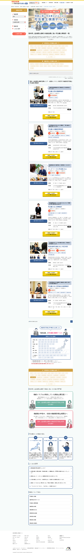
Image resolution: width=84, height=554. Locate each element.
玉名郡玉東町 (38, 52)
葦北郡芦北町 (50, 52)
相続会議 (49, 537)
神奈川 (43, 341)
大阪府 (51, 208)
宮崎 (53, 352)
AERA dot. (26, 540)
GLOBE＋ (37, 537)
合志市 (45, 373)
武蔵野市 (56, 288)
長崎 (45, 352)
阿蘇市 (39, 375)
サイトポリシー (23, 548)
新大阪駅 (62, 208)
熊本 (48, 352)
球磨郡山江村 (63, 54)
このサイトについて (16, 548)
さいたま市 (44, 357)
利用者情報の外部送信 (51, 548)
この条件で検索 (18, 33)
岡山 (42, 350)
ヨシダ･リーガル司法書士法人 (57, 169)
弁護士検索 (51, 2)
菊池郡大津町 (49, 375)
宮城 (51, 339)
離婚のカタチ (15, 543)
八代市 (35, 373)
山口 (45, 350)
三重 (48, 346)
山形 (54, 339)
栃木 (54, 341)
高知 (61, 350)
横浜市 (40, 355)
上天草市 (32, 375)
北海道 (40, 339)
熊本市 (57, 93)
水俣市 (63, 373)
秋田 (48, 339)
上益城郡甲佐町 (39, 50)
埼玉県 (51, 248)
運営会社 (14, 549)
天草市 (66, 373)
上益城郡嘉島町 (46, 50)
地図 (69, 109)
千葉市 (52, 357)
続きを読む (65, 102)
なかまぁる (38, 540)
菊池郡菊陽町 (44, 375)
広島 (39, 350)
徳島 (56, 350)
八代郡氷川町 (44, 52)
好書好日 (37, 538)
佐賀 (42, 352)
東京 (39, 341)
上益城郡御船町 (55, 375)
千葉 (48, 341)
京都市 (61, 355)
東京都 (51, 288)
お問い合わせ (24, 549)
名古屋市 (56, 131)
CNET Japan (26, 535)
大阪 (39, 348)
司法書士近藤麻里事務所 (55, 129)
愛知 (39, 346)
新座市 (57, 248)
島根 (50, 350)
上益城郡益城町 (62, 375)
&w (15, 537)
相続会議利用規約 (30, 548)
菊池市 (52, 373)
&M (13, 537)
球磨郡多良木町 (45, 54)
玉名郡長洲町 (58, 50)
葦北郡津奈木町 (56, 52)
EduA (14, 538)
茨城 (51, 341)
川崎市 (48, 357)
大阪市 (57, 208)
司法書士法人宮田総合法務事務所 (58, 286)
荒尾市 (42, 373)
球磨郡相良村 (51, 54)
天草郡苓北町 (62, 52)
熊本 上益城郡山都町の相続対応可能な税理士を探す (50, 422)
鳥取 (48, 350)
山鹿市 (49, 373)
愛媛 (58, 350)
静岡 (42, 346)
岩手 (46, 339)
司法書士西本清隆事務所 (55, 91)
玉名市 (38, 373)
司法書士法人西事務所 (55, 207)
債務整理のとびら (27, 543)
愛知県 (51, 131)
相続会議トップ (44, 2)
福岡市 (54, 355)
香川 (53, 350)
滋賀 (50, 348)
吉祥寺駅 (62, 288)
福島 (56, 339)
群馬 (56, 341)
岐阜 (45, 346)
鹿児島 (56, 352)
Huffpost (25, 538)
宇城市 (59, 373)
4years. (49, 535)
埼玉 (46, 341)
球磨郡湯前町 (57, 54)
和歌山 (54, 348)
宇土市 (56, 373)
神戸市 (58, 355)
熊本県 (51, 93)
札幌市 (51, 355)
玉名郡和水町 (64, 50)
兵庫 (42, 348)
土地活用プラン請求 (69, 2)
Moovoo (14, 540)
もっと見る (50, 56)
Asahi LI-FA (50, 540)
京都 (45, 348)
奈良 (48, 348)
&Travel (18, 537)
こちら (54, 362)
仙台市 (40, 357)
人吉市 (36, 375)
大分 (50, 352)
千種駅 (63, 131)
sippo (37, 535)
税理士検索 (56, 2)
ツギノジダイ (50, 538)
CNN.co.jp (26, 537)
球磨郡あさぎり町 (33, 54)
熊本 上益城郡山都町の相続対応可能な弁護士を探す (50, 403)
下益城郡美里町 (52, 50)
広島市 (65, 355)
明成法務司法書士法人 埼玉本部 (58, 246)
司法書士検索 (62, 2)
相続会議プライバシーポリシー (40, 548)
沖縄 (59, 352)
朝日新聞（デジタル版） (17, 535)
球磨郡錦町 (39, 54)
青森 (43, 339)
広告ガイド (19, 549)
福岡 (39, 352)
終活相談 (32, 68)
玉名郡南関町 (33, 52)
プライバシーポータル (60, 548)
